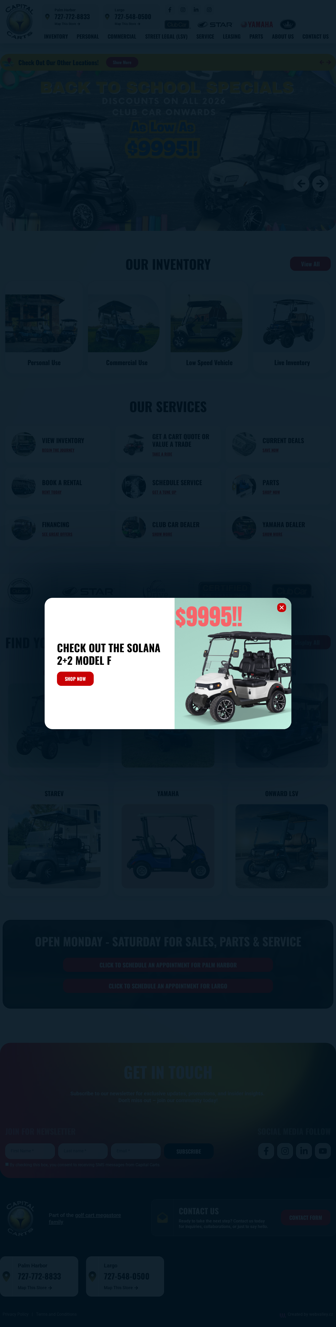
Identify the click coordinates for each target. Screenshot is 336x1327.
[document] (168, 663)
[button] (281, 607)
